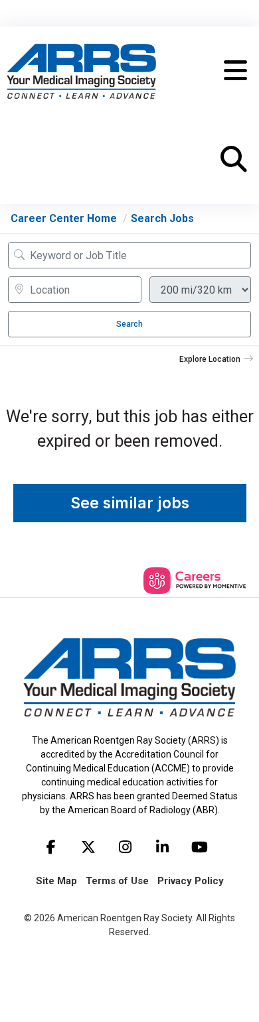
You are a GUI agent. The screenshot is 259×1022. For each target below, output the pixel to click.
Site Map (56, 881)
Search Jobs (162, 218)
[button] (235, 71)
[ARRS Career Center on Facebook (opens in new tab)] (51, 847)
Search (129, 324)
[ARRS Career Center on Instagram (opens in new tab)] (125, 847)
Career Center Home (64, 218)
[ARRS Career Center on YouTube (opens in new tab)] (200, 847)
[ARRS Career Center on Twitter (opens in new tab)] (88, 847)
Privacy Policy (190, 881)
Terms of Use (117, 881)
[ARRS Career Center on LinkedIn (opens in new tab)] (162, 847)
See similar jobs (129, 503)
